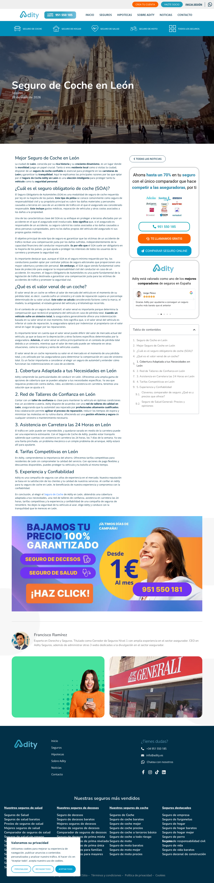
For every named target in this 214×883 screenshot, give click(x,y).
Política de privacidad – (139, 875)
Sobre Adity (145, 15)
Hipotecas (124, 15)
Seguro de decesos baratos (76, 819)
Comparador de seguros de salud (27, 832)
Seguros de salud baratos (22, 819)
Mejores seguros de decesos (76, 824)
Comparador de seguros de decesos (82, 832)
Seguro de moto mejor (125, 850)
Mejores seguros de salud (22, 828)
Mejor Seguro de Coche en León (156, 345)
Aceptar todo (65, 869)
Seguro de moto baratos (126, 845)
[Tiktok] (157, 772)
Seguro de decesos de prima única (80, 845)
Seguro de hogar (173, 824)
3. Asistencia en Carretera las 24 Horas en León (165, 376)
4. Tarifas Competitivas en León (156, 382)
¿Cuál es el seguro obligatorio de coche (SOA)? (165, 351)
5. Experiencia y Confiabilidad (154, 387)
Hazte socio (171, 4)
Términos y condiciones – (107, 875)
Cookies (160, 875)
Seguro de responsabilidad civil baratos (183, 841)
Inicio (90, 15)
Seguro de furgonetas (177, 819)
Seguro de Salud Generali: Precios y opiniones (163, 404)
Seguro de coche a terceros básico (133, 832)
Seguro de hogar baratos (179, 828)
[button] (134, 299)
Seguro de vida (172, 845)
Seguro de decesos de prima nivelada (83, 841)
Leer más (32, 699)
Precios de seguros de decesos (78, 828)
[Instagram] (150, 772)
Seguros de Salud (16, 815)
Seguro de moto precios (126, 854)
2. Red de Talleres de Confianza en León (161, 371)
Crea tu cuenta (145, 4)
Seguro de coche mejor (125, 824)
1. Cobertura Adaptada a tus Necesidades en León (163, 364)
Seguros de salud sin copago (24, 837)
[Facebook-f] (143, 772)
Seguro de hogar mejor (178, 832)
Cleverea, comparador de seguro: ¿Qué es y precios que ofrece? (168, 394)
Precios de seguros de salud (23, 824)
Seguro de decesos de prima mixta (81, 837)
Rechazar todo (43, 869)
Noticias (166, 15)
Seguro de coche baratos (127, 819)
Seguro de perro (173, 837)
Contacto (185, 15)
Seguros (105, 15)
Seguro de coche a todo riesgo (130, 837)
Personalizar (21, 869)
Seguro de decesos (70, 815)
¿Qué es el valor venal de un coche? (158, 356)
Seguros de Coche (122, 815)
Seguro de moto (121, 841)
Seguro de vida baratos (178, 850)
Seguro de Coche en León (152, 340)
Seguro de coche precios (126, 828)
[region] (43, 856)
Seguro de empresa (175, 815)
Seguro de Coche (53, 494)
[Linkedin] (164, 772)
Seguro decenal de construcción (184, 854)
